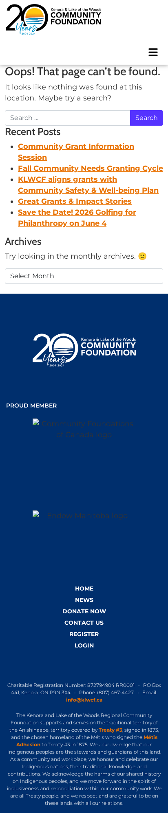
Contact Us (84, 622)
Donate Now (84, 611)
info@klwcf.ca (84, 700)
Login (84, 645)
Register (84, 634)
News (84, 600)
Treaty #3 (110, 730)
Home (84, 588)
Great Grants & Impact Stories (75, 201)
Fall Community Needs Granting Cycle (90, 168)
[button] (153, 52)
